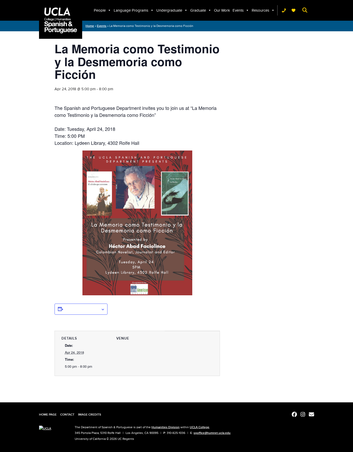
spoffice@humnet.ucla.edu (212, 433)
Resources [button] (260, 10)
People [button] (100, 10)
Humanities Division (165, 427)
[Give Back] (293, 10)
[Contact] (284, 10)
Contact (67, 414)
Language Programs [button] (131, 10)
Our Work (222, 10)
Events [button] (238, 10)
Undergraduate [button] (169, 10)
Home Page (48, 414)
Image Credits (89, 414)
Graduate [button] (198, 10)
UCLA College (199, 427)
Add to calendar (81, 309)
